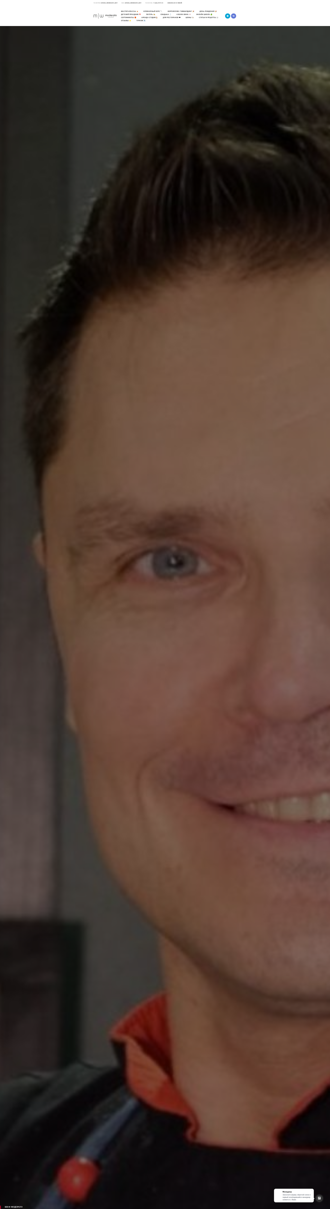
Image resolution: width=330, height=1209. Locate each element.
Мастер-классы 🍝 (129, 11)
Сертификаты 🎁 (128, 17)
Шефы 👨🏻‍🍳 (190, 17)
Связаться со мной (174, 3)
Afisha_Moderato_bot (109, 3)
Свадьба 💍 (165, 14)
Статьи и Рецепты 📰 (208, 17)
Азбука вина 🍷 (183, 14)
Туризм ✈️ (141, 21)
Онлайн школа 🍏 (204, 14)
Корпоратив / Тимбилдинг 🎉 (181, 11)
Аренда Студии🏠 (149, 17)
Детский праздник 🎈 (131, 14)
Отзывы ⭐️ (126, 21)
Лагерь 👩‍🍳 (150, 14)
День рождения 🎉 (208, 11)
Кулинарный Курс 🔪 (153, 11)
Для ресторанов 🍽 (171, 17)
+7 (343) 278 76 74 (158, 3)
